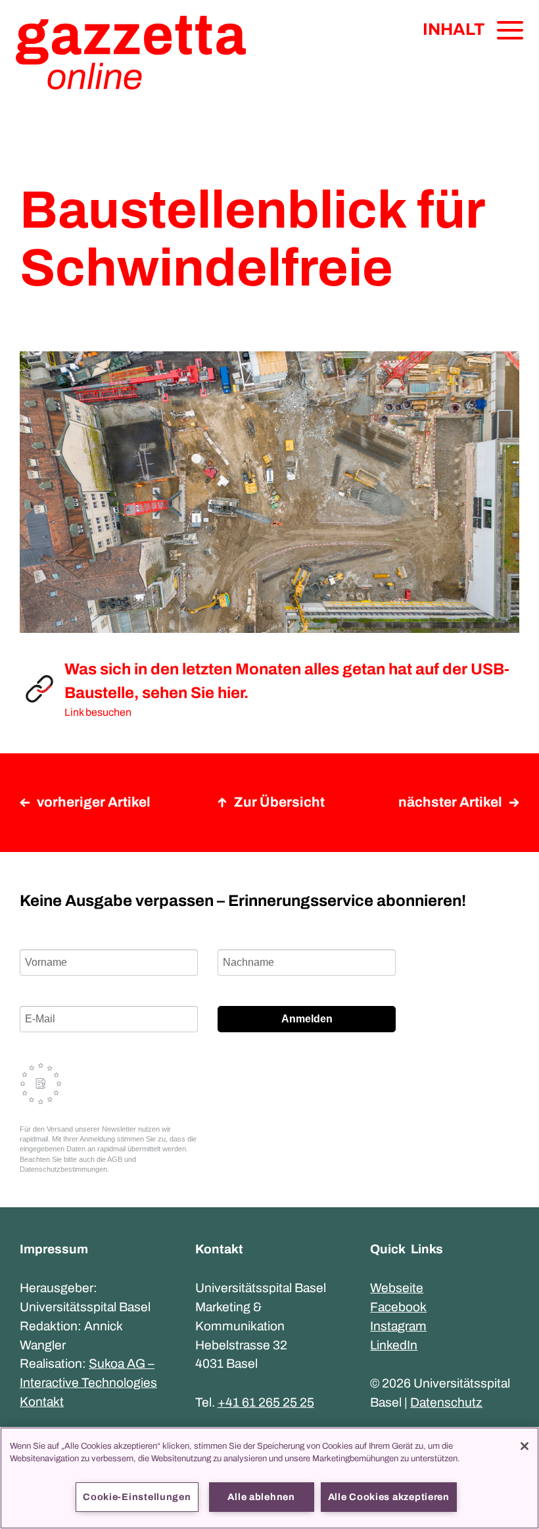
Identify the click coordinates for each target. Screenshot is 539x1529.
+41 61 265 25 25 (266, 1402)
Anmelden (307, 1018)
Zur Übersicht (279, 802)
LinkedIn (393, 1345)
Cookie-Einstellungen (137, 1496)
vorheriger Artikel (94, 802)
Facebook (398, 1307)
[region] (269, 1478)
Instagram (398, 1326)
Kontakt (42, 1402)
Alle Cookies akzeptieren (389, 1496)
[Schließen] (524, 1446)
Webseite (396, 1288)
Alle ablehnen (260, 1496)
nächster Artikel (450, 802)
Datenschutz (446, 1402)
